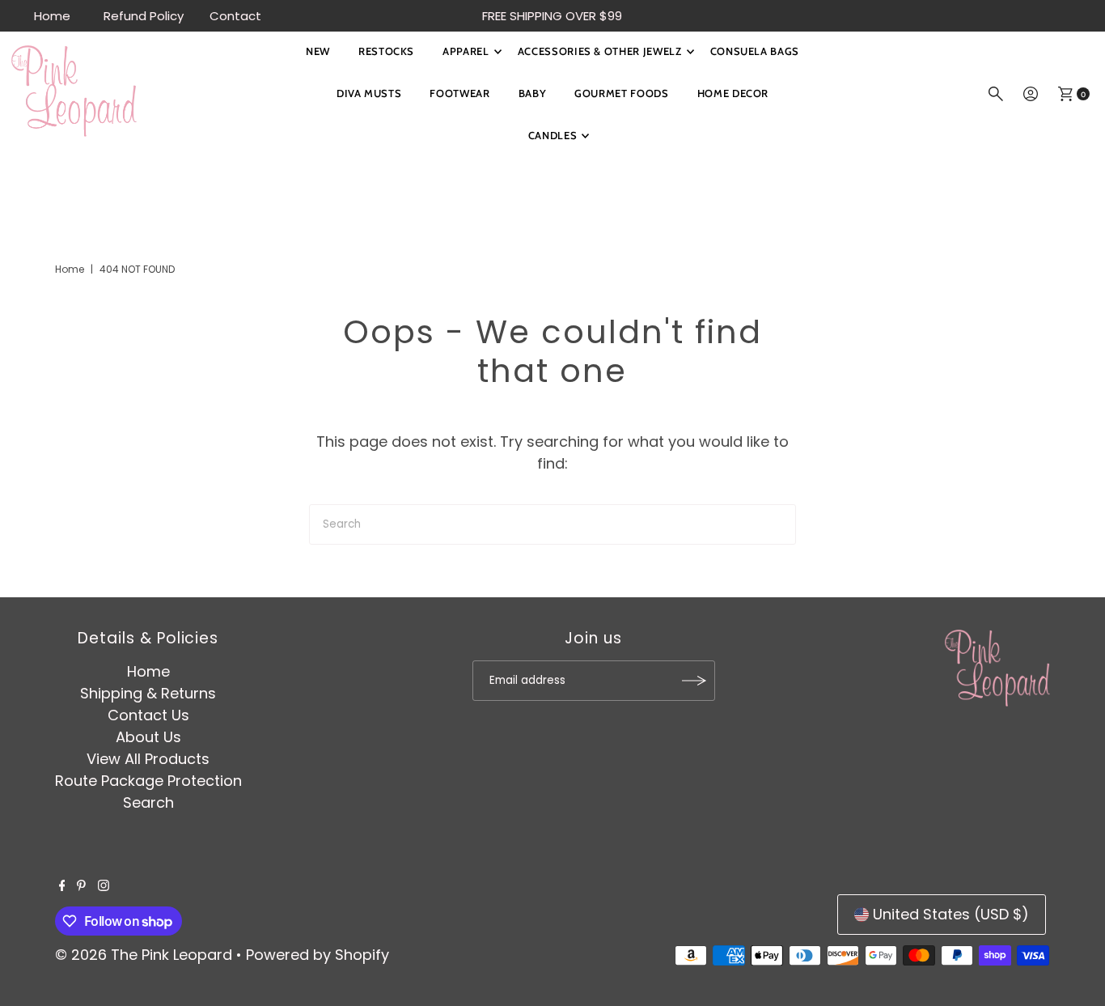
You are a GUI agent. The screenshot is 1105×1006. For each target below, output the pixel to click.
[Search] (995, 94)
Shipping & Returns (148, 693)
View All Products (148, 759)
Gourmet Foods (621, 93)
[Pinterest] (81, 886)
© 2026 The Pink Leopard (143, 954)
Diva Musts (369, 93)
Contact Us (148, 715)
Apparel (465, 51)
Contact (235, 15)
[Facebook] (62, 886)
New (318, 51)
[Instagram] (103, 886)
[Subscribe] (695, 680)
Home (52, 15)
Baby (533, 93)
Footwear (459, 93)
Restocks (386, 51)
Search (148, 802)
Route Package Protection (148, 780)
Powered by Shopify (317, 954)
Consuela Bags (754, 51)
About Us (148, 737)
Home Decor (733, 93)
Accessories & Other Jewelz (600, 51)
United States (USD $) (951, 914)
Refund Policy (144, 15)
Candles (553, 135)
